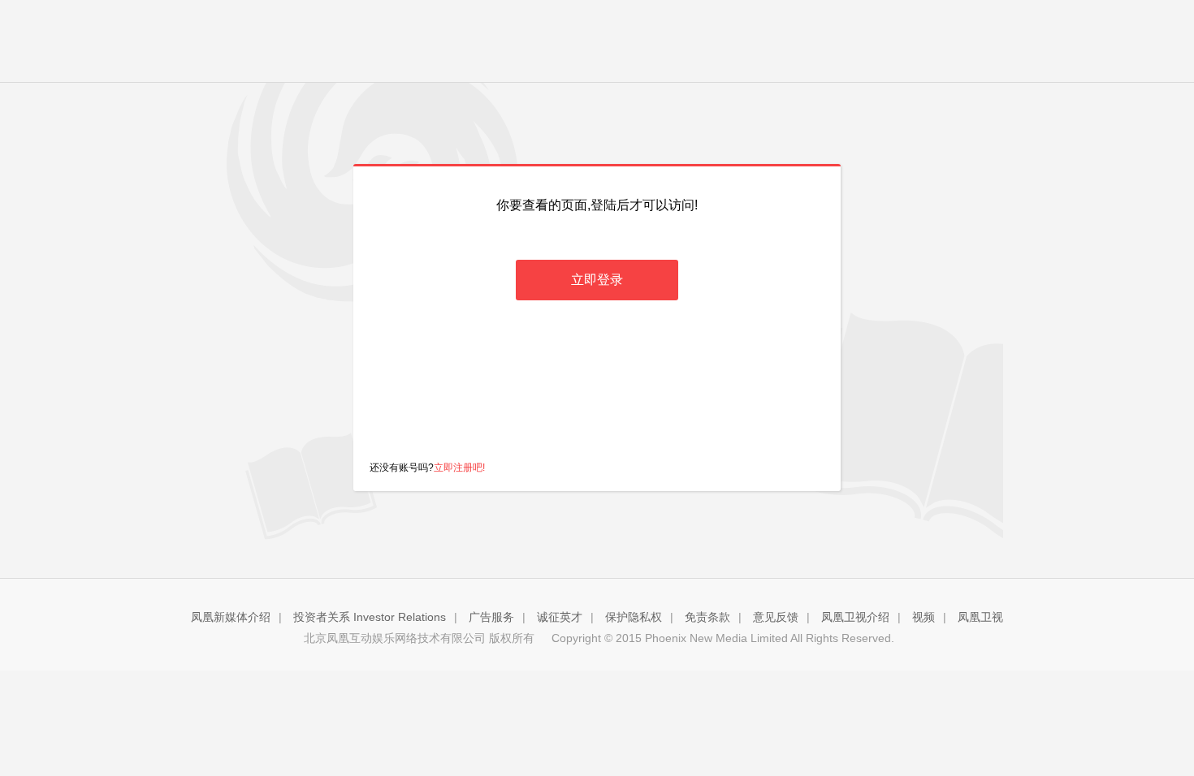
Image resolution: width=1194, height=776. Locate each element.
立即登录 (597, 280)
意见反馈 (775, 616)
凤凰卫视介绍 (855, 616)
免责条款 (707, 616)
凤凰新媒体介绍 (230, 616)
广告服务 (491, 616)
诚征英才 (559, 616)
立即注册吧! (459, 467)
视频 (923, 616)
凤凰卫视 (980, 616)
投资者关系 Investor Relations (369, 616)
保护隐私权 (633, 616)
